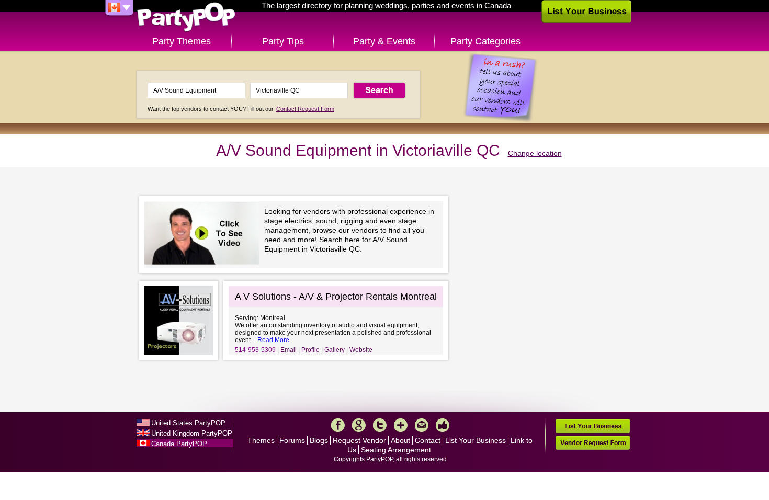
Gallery (334, 350)
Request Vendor (359, 440)
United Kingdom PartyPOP (191, 433)
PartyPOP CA (186, 17)
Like (442, 425)
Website (360, 350)
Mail (421, 425)
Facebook (338, 425)
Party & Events (384, 41)
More (401, 425)
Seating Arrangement (396, 450)
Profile (310, 350)
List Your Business (475, 440)
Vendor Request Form (592, 442)
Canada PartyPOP (179, 444)
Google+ (359, 425)
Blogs (319, 440)
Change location (535, 153)
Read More (273, 340)
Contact (427, 440)
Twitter (380, 425)
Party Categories (485, 41)
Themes (261, 440)
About (400, 440)
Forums (292, 440)
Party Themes (181, 41)
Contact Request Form (305, 109)
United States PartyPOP (188, 423)
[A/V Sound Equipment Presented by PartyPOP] (204, 234)
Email (288, 350)
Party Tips (283, 41)
